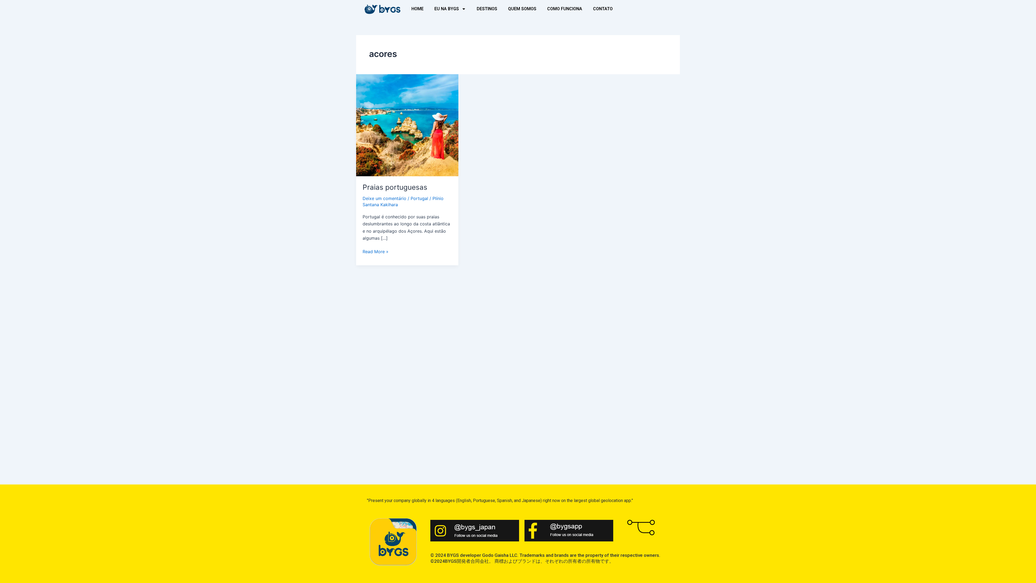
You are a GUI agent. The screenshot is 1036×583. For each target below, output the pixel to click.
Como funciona (564, 8)
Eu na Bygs (446, 8)
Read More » (375, 251)
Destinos (487, 8)
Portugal (419, 198)
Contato (603, 8)
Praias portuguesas (395, 187)
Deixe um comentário (384, 198)
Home (417, 8)
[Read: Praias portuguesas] (407, 124)
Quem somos (522, 8)
